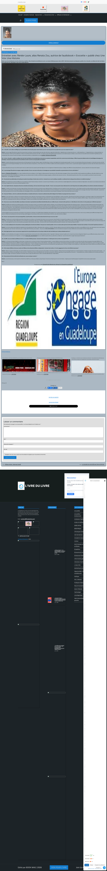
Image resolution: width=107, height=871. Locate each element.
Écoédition (77, 549)
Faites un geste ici (53, 42)
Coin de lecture (78, 535)
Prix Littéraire (78, 579)
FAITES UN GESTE (53, 397)
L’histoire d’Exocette (10, 173)
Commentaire (7, 426)
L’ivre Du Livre (21, 2)
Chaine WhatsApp (23, 539)
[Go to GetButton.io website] (104, 869)
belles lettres (77, 525)
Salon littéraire (78, 589)
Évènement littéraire (79, 555)
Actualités (77, 511)
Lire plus (11, 375)
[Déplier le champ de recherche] (20, 20)
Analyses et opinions (79, 519)
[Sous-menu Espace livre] (43, 15)
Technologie (77, 592)
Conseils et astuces (79, 538)
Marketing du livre (79, 568)
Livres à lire (77, 565)
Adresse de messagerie (9, 444)
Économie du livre (79, 552)
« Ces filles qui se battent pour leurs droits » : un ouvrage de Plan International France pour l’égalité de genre (59, 647)
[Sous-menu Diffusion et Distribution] (70, 15)
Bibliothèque (77, 528)
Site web (5, 449)
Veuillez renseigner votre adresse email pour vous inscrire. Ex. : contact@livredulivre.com (76, 491)
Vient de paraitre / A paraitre (79, 599)
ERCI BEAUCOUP (53, 406)
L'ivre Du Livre (37, 486)
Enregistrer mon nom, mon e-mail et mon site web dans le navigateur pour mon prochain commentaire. (25, 454)
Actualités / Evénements (77, 515)
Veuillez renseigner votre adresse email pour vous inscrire (76, 485)
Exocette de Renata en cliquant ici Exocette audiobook (58, 264)
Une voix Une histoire (31, 235)
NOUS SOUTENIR (53, 402)
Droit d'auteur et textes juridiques (80, 545)
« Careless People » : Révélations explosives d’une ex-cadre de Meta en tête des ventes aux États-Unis (60, 599)
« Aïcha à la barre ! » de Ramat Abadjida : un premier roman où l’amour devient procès (60, 551)
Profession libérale (79, 582)
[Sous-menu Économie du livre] (55, 15)
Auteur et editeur (78, 522)
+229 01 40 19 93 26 (24, 536)
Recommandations (79, 586)
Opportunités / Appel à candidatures (80, 572)
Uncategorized (78, 595)
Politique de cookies (91, 868)
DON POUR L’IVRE (59, 867)
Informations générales (80, 559)
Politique (76, 576)
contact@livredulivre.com (28, 519)
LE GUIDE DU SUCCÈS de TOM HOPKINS (93, 464)
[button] (104, 480)
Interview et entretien (9, 52)
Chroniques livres (78, 531)
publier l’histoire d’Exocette (48, 155)
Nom (5, 439)
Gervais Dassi (8, 48)
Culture (76, 541)
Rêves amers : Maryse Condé (13, 464)
